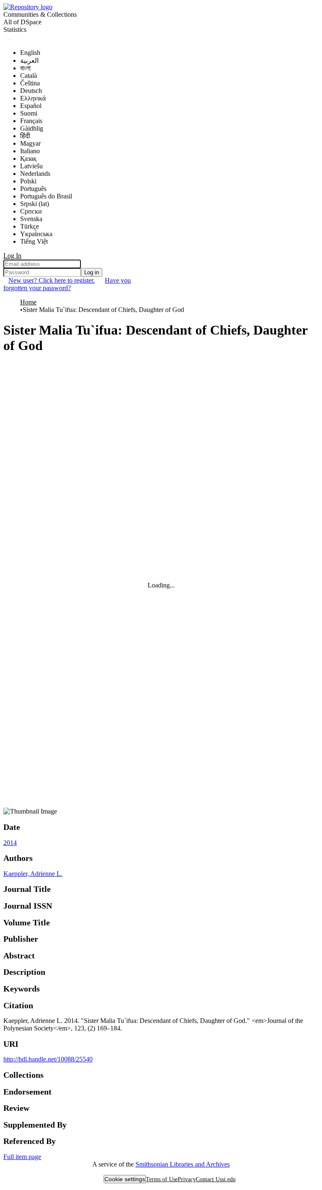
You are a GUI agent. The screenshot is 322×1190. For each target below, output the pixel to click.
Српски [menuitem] (31, 211)
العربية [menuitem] (29, 60)
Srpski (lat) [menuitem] (34, 203)
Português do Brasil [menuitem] (46, 196)
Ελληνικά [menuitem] (33, 98)
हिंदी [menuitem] (25, 135)
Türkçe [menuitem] (29, 226)
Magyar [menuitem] (30, 143)
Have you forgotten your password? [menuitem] (67, 284)
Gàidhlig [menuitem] (31, 128)
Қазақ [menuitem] (28, 158)
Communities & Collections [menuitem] (40, 14)
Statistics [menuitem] (14, 29)
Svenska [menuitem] (31, 218)
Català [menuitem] (28, 75)
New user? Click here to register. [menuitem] (51, 280)
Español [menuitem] (31, 105)
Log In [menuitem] (12, 255)
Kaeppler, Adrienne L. (32, 873)
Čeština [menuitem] (30, 83)
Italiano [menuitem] (30, 151)
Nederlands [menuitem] (35, 173)
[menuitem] (22, 22)
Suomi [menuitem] (28, 113)
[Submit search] (9, 39)
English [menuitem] (30, 52)
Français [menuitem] (31, 120)
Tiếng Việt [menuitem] (34, 241)
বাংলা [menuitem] (25, 68)
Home (28, 302)
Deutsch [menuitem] (31, 90)
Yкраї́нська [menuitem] (36, 233)
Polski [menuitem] (28, 181)
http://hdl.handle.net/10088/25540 (48, 1059)
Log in (91, 272)
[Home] (27, 6)
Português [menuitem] (33, 188)
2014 (10, 842)
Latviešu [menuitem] (31, 166)
